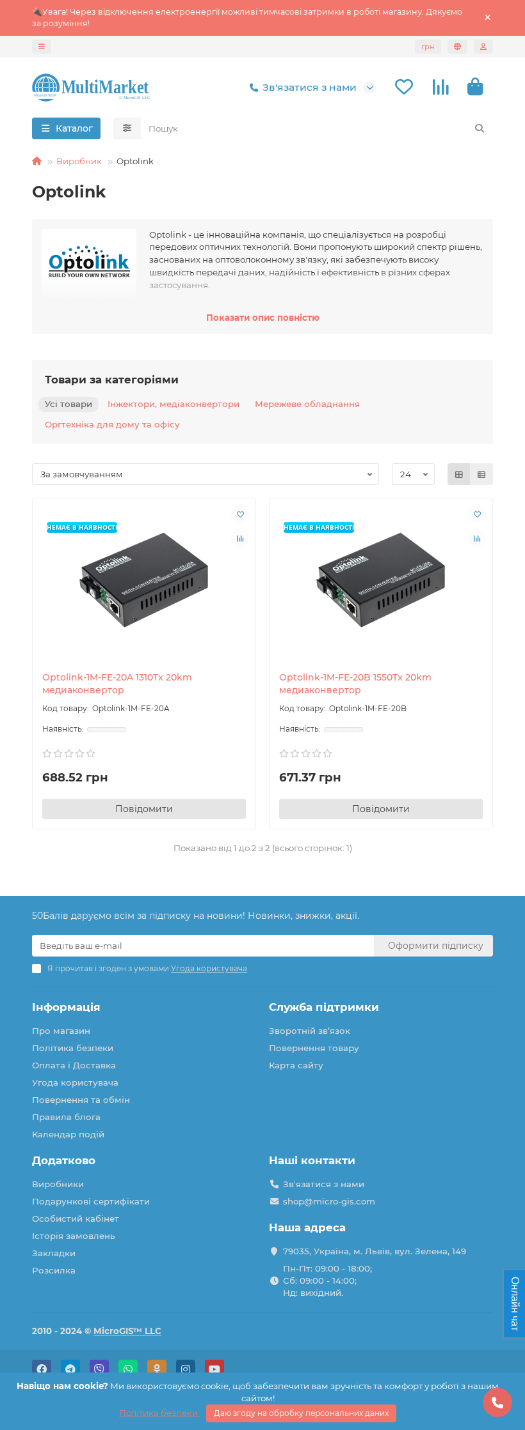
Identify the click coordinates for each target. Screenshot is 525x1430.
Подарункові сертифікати (91, 1201)
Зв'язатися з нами (309, 87)
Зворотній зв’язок (309, 1031)
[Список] (481, 474)
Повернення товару (314, 1048)
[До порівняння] (240, 538)
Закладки (54, 1253)
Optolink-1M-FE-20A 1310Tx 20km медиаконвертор (117, 684)
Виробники (58, 1184)
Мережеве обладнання (307, 404)
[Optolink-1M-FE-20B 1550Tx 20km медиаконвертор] (381, 581)
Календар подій (68, 1134)
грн (428, 46)
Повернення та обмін (81, 1100)
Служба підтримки (324, 1007)
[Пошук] (479, 128)
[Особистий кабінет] (483, 47)
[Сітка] (459, 474)
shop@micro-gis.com (329, 1201)
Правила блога (66, 1117)
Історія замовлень (73, 1236)
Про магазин (61, 1031)
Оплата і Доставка (74, 1065)
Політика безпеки (72, 1048)
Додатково (63, 1160)
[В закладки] (240, 514)
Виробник (79, 161)
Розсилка (54, 1270)
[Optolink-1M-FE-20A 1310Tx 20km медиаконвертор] (144, 581)
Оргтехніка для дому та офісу (112, 424)
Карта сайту (296, 1065)
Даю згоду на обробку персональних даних (301, 1413)
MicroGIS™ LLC (127, 1331)
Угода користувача (75, 1082)
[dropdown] (41, 47)
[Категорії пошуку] (127, 128)
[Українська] (457, 47)
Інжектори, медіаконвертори (173, 404)
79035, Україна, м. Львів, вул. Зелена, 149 (374, 1251)
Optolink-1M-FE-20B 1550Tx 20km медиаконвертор (355, 684)
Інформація (66, 1007)
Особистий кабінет (75, 1218)
